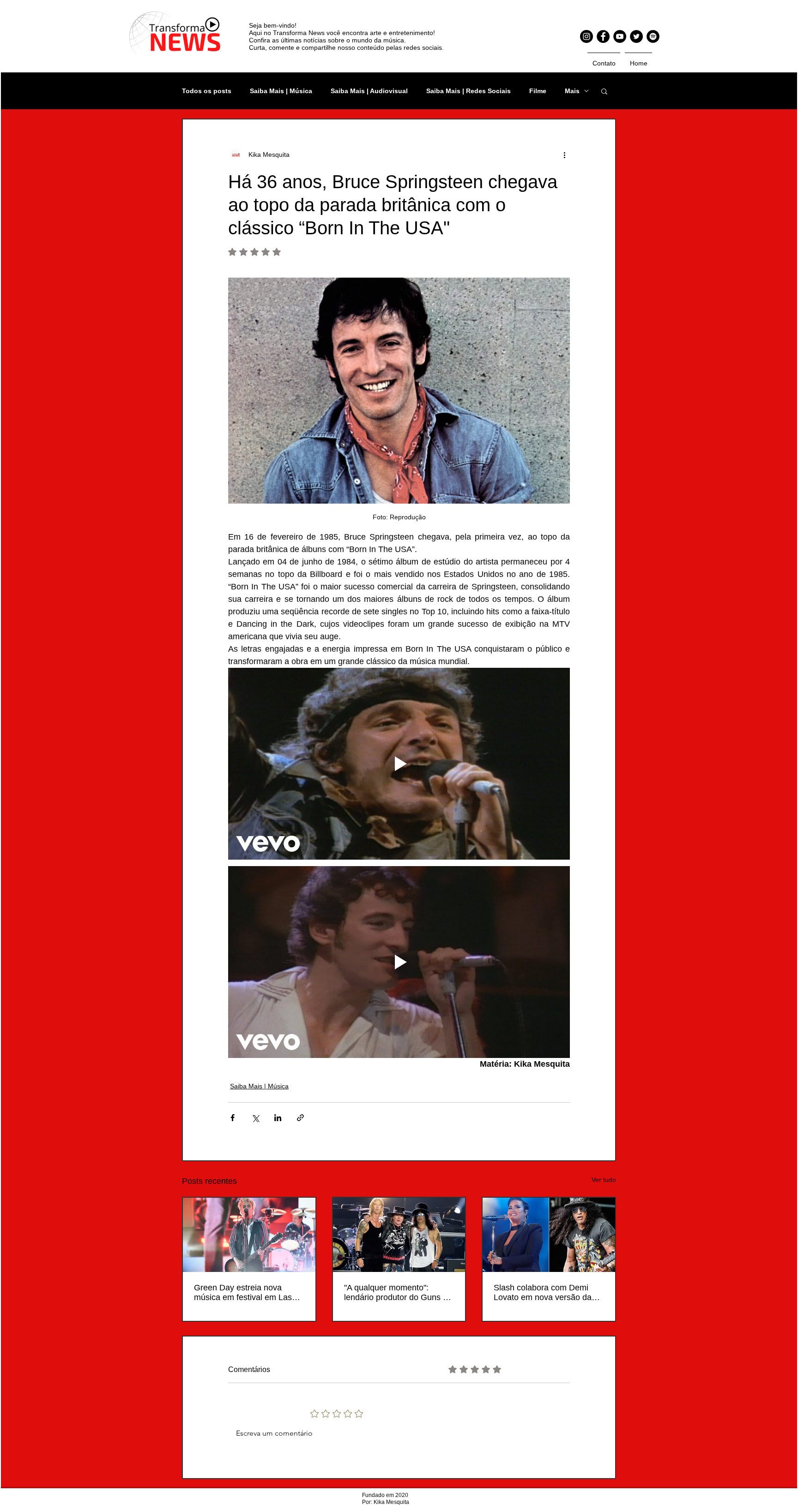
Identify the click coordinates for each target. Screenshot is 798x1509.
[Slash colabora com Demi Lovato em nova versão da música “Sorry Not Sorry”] (549, 1235)
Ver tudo (604, 1179)
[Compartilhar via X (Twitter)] (255, 1117)
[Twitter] (636, 36)
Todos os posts (206, 91)
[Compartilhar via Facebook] (232, 1117)
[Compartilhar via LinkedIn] (277, 1117)
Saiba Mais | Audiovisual (369, 91)
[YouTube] (619, 36)
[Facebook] (603, 36)
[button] (604, 91)
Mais (572, 91)
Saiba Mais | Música (281, 91)
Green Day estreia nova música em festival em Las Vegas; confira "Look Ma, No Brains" (246, 1292)
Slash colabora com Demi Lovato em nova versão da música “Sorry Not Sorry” (543, 1292)
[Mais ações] (564, 154)
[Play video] (399, 764)
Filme (537, 91)
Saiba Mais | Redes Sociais (468, 91)
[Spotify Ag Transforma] (653, 36)
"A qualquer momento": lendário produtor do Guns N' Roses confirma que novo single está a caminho (397, 1292)
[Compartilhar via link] (300, 1117)
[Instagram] (586, 36)
